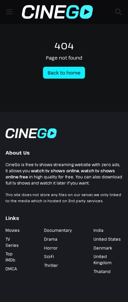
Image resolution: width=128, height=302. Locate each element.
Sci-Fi (49, 256)
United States (107, 239)
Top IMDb (10, 257)
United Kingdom (103, 259)
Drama (50, 239)
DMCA (11, 268)
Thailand (102, 271)
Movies (12, 230)
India (98, 230)
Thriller (51, 265)
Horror (51, 248)
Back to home (64, 72)
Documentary (58, 230)
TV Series (11, 242)
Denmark (103, 248)
